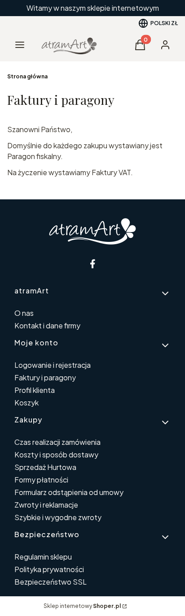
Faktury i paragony (45, 377)
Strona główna (27, 76)
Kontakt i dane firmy (47, 325)
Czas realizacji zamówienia (57, 442)
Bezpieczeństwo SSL (50, 581)
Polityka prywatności (49, 569)
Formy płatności (41, 479)
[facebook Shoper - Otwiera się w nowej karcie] (92, 263)
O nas (24, 313)
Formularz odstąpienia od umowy (68, 492)
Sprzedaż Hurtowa (45, 467)
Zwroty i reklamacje (46, 504)
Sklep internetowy (82, 606)
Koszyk (26, 402)
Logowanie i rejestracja (52, 365)
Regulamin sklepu (43, 556)
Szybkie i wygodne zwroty (57, 517)
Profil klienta (34, 390)
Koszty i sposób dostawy (56, 454)
